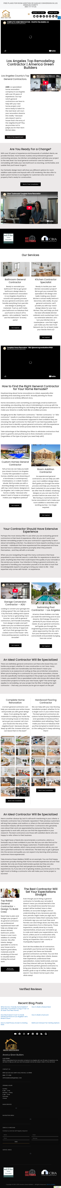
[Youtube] (34, 16)
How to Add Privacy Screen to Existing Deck (14, 1024)
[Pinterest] (50, 16)
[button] (28, 14)
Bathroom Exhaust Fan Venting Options (45, 1023)
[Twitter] (44, 16)
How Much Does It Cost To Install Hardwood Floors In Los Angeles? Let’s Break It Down (14, 1016)
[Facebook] (37, 16)
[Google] (56, 16)
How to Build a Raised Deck (41, 1007)
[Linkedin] (47, 16)
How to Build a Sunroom (40, 1015)
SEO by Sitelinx (51, 1184)
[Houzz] (53, 16)
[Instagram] (40, 16)
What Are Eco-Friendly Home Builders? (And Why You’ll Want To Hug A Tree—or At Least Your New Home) (15, 1008)
